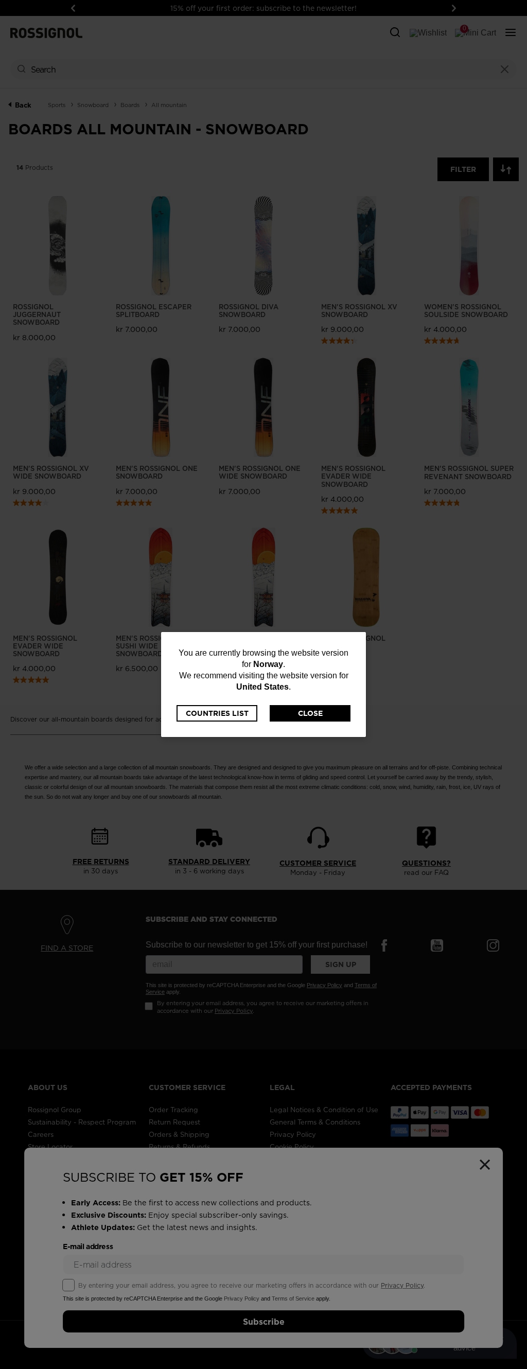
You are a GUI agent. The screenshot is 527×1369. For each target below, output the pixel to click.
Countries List (217, 713)
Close (310, 713)
